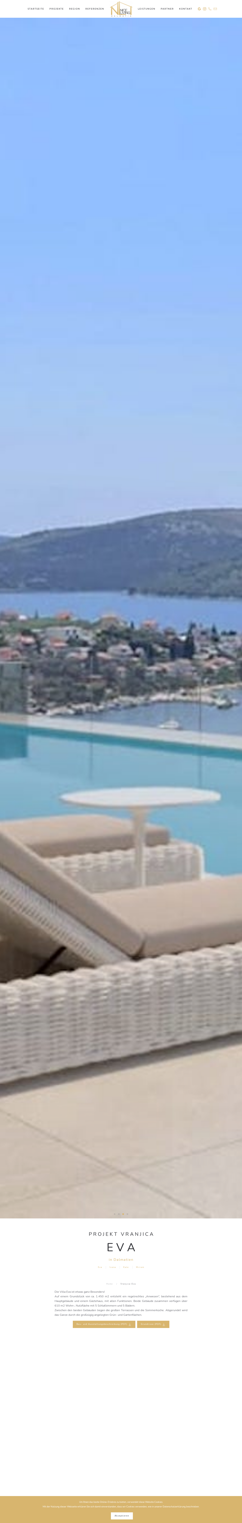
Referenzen (94, 8)
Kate (126, 1267)
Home (109, 1284)
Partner (167, 8)
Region (74, 8)
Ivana (112, 1267)
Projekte (56, 8)
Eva (100, 1267)
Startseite (36, 8)
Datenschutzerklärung (174, 1506)
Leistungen (146, 8)
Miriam (140, 1267)
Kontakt (185, 8)
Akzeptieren (122, 1515)
